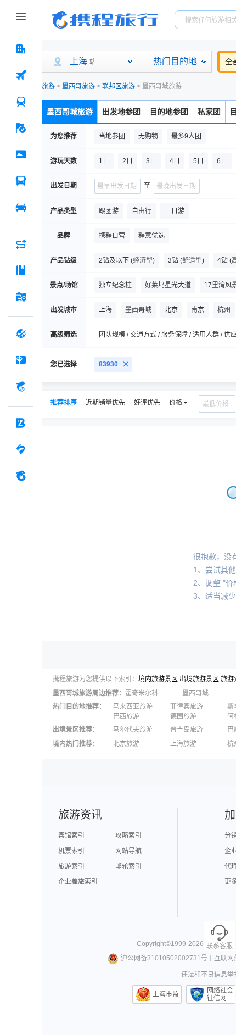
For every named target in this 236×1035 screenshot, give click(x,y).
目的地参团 (169, 111)
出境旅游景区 (199, 679)
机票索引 (71, 851)
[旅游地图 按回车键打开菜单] (20, 296)
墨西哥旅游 (78, 86)
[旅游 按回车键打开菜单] (20, 128)
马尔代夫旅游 (133, 729)
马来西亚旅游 (133, 706)
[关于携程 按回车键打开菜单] (20, 475)
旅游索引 (71, 866)
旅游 (48, 86)
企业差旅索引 (78, 882)
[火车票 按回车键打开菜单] (20, 101)
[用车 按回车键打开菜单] (20, 207)
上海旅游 (183, 744)
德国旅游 (183, 716)
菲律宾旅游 (186, 706)
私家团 (209, 111)
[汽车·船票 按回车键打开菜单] (20, 180)
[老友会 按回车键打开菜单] (20, 449)
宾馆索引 (71, 835)
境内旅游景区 (158, 679)
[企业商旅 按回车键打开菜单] (20, 423)
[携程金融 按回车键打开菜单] (20, 386)
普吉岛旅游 (186, 729)
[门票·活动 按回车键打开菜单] (20, 154)
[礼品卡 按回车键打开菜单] (20, 359)
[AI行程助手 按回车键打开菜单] (20, 243)
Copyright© (154, 944)
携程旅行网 (105, 20)
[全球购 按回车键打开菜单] (20, 333)
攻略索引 (128, 835)
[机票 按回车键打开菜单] (20, 75)
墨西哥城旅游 (70, 111)
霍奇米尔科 (141, 693)
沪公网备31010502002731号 (164, 958)
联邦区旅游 (118, 86)
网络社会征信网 (220, 994)
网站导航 (128, 851)
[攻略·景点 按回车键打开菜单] (20, 270)
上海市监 (166, 994)
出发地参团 (121, 111)
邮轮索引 (128, 866)
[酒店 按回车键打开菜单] (20, 48)
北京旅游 (126, 744)
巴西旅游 (126, 716)
